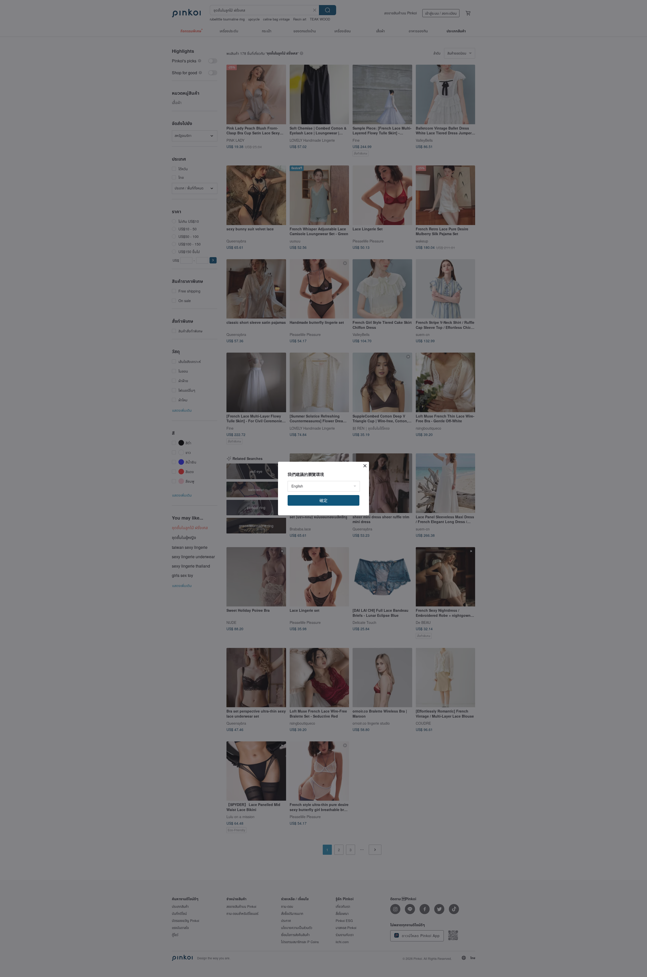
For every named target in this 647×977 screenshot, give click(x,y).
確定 (323, 500)
